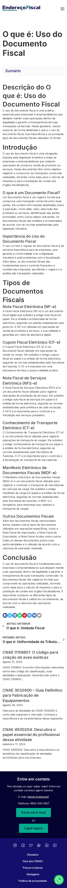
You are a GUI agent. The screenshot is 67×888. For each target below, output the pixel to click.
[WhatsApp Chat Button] (59, 880)
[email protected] (38, 796)
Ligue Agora (33, 828)
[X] (9, 615)
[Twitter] (31, 845)
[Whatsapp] (39, 845)
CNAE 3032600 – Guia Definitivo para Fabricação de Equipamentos (32, 695)
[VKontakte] (34, 615)
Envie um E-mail (33, 812)
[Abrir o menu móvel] (62, 9)
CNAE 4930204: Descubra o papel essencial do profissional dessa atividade (31, 734)
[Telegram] (29, 615)
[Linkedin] (46, 845)
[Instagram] (15, 845)
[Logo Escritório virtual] (31, 9)
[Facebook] (5, 615)
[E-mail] (39, 615)
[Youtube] (54, 845)
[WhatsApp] (19, 615)
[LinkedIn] (14, 615)
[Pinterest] (24, 615)
